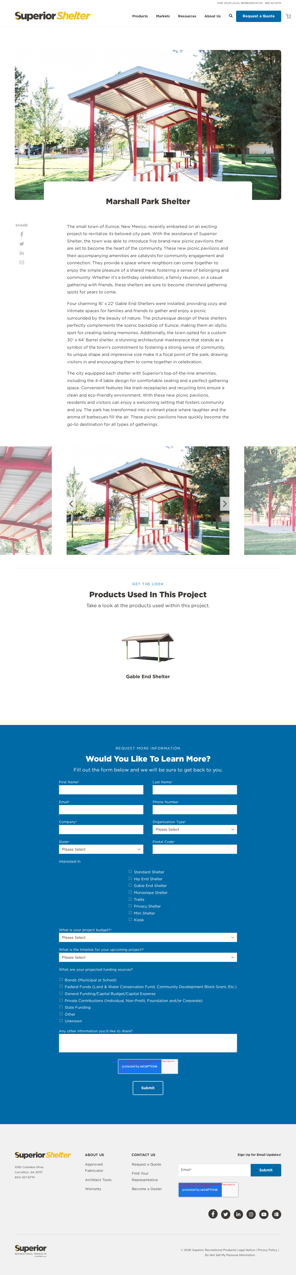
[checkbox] (148, 896)
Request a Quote (259, 16)
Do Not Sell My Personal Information (230, 1255)
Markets (163, 16)
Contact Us (143, 1155)
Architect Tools (98, 1180)
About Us (212, 16)
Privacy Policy (268, 1250)
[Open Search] (231, 16)
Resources (187, 16)
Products (140, 16)
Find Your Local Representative (240, 3)
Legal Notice (246, 1250)
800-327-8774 (273, 3)
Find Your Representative (145, 1176)
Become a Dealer (147, 1189)
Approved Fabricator (94, 1167)
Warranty (93, 1189)
